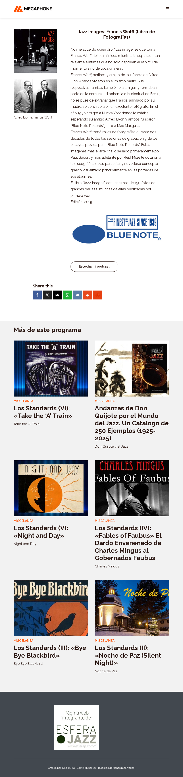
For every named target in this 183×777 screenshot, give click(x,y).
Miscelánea (23, 401)
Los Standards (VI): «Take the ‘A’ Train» (43, 412)
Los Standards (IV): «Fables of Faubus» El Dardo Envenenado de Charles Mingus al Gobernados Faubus (128, 543)
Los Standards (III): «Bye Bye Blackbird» (50, 651)
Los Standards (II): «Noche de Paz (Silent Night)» (128, 655)
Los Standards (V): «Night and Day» (41, 531)
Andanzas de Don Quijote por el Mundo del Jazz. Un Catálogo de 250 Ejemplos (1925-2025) (132, 423)
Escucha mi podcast (94, 266)
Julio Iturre (68, 767)
